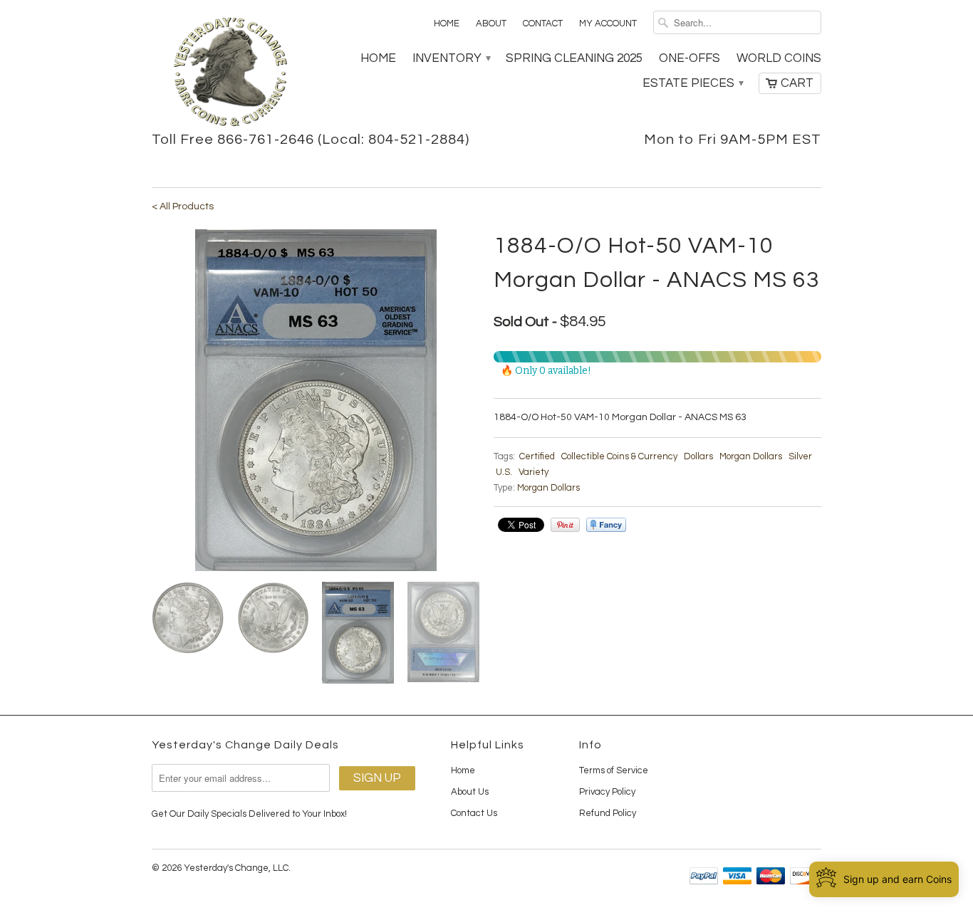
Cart (797, 83)
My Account (608, 23)
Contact (543, 23)
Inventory (450, 58)
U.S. (504, 472)
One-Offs (689, 58)
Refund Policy (607, 813)
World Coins (779, 58)
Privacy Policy (607, 792)
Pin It (565, 525)
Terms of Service (613, 770)
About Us (470, 792)
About (491, 23)
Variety (533, 472)
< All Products (183, 206)
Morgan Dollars (750, 456)
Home (446, 23)
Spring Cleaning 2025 (574, 58)
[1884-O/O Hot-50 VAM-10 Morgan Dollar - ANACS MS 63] (315, 400)
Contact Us (474, 813)
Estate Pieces (692, 83)
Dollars (698, 456)
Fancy (606, 525)
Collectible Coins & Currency (619, 456)
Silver (800, 456)
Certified (537, 456)
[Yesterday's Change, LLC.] (230, 73)
